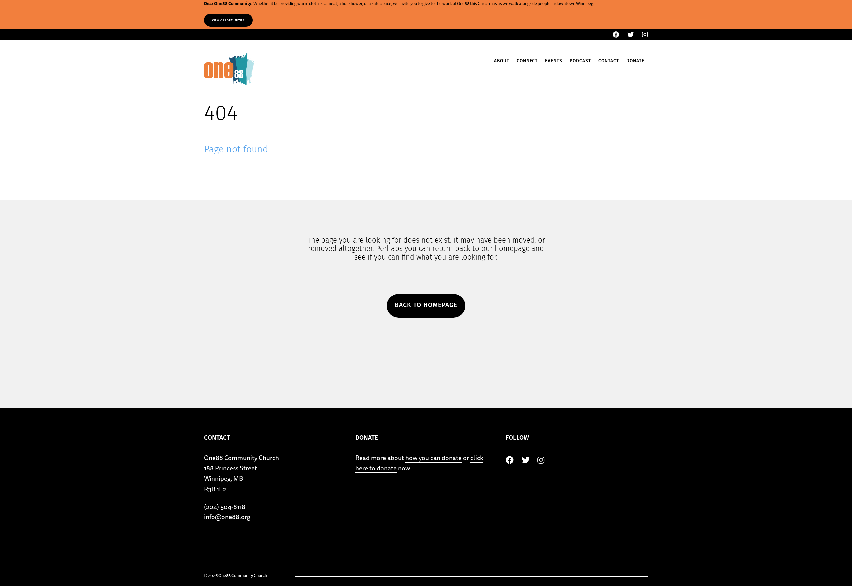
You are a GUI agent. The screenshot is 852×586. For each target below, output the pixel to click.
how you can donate (433, 458)
